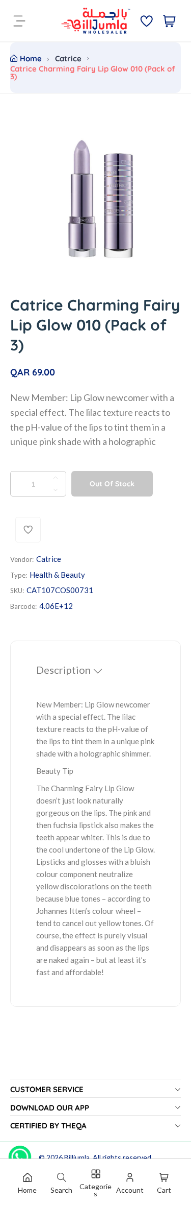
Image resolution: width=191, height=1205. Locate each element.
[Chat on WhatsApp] (20, 1153)
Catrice (68, 58)
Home (31, 58)
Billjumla (77, 1157)
